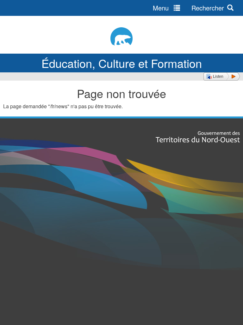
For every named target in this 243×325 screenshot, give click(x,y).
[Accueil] (121, 36)
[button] (221, 76)
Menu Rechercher (188, 7)
